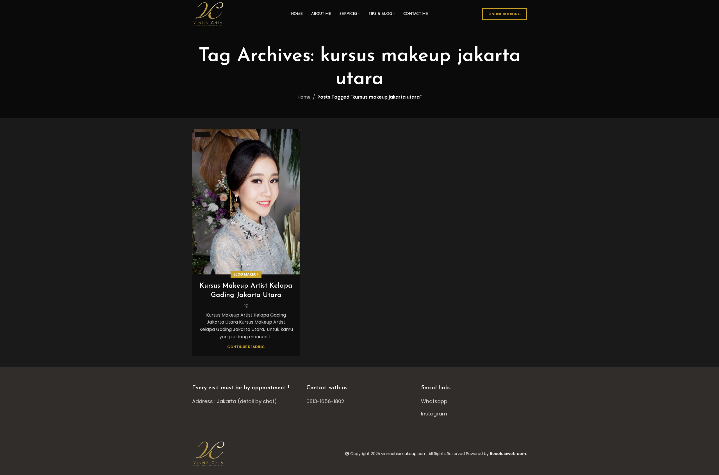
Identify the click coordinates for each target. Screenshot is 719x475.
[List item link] (359, 401)
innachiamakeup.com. (405, 453)
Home (304, 97)
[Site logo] (209, 13)
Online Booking (504, 14)
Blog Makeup (246, 274)
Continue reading (246, 346)
